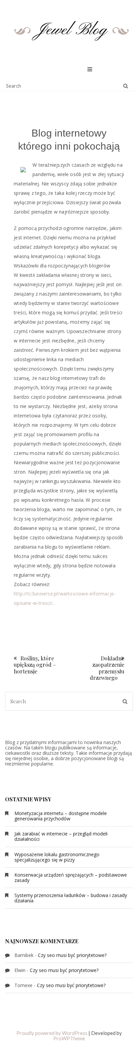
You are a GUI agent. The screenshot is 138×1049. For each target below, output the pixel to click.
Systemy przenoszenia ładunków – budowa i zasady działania (70, 898)
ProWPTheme (69, 1038)
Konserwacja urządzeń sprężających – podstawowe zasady (70, 877)
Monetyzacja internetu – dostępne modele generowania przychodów (60, 816)
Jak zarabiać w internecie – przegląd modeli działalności (61, 836)
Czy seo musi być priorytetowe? (72, 955)
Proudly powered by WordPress (51, 1033)
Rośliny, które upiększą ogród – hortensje (35, 664)
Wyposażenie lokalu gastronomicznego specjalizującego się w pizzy (56, 857)
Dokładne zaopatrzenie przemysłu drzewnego (107, 668)
